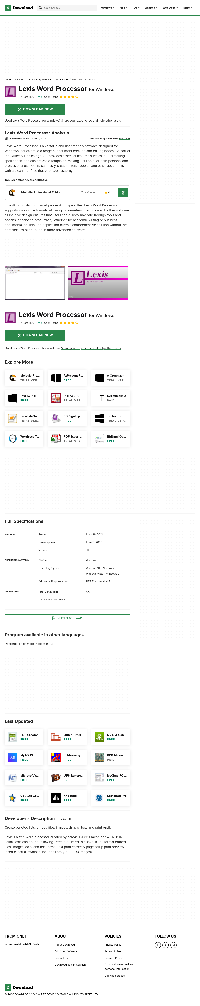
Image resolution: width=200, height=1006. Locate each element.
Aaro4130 (68, 819)
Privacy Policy (113, 944)
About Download (65, 944)
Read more (124, 138)
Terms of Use (113, 951)
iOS (135, 7)
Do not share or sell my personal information (119, 966)
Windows (106, 7)
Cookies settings (115, 975)
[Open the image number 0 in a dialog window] (35, 283)
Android (150, 7)
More (186, 7)
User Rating (51, 97)
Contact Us (61, 958)
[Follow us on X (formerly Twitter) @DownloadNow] (165, 945)
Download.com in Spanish (70, 964)
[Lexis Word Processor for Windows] (10, 91)
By (26, 97)
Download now (38, 109)
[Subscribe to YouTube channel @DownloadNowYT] (173, 945)
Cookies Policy (113, 958)
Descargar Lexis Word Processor (26, 644)
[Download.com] (19, 8)
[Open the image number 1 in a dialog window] (98, 283)
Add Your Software (66, 951)
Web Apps (169, 7)
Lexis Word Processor (66, 89)
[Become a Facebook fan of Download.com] (158, 945)
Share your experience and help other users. (91, 121)
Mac (122, 7)
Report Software (70, 618)
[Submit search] (41, 8)
